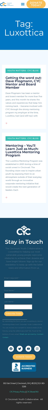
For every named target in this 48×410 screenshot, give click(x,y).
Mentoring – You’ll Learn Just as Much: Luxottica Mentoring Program (23, 150)
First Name (9, 290)
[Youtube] (28, 349)
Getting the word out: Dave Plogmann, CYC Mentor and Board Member (23, 83)
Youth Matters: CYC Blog (23, 71)
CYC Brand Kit (33, 391)
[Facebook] (11, 349)
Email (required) (11, 278)
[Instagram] (37, 349)
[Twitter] (20, 349)
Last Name (9, 302)
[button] (23, 4)
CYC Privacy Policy (17, 391)
